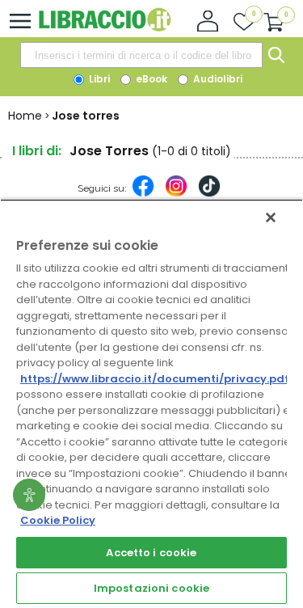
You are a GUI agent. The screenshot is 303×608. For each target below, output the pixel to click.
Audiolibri (216, 79)
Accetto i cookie (151, 552)
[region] (151, 403)
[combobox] (141, 55)
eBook (150, 79)
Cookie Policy (57, 520)
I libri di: (36, 150)
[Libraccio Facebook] (143, 194)
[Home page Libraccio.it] (104, 28)
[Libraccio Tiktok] (209, 194)
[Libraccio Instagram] (176, 194)
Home (25, 116)
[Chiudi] (271, 217)
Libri (98, 79)
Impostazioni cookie (151, 588)
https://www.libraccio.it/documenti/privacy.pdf (154, 378)
